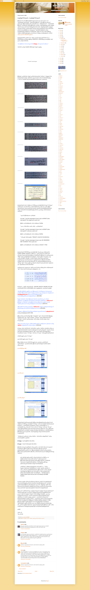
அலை (60, 130)
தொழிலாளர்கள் (62, 169)
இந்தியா (60, 133)
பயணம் (60, 173)
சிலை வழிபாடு (61, 159)
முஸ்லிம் (31, 518)
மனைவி (60, 188)
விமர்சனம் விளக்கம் (62, 201)
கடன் (60, 142)
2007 (61, 58)
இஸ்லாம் (22, 518)
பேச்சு (60, 185)
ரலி (59, 193)
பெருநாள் (61, 182)
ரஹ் (60, 195)
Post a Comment (22, 568)
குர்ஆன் (25, 518)
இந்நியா (60, 90)
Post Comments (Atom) (27, 573)
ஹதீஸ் (60, 205)
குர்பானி (60, 150)
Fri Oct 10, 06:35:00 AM (25, 528)
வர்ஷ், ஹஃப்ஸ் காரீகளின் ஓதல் (25, 34)
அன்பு (60, 101)
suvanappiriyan (24, 563)
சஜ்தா (60, 153)
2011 (61, 33)
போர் (60, 186)
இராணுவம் (61, 137)
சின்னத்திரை (61, 156)
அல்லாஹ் (61, 103)
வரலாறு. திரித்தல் (62, 198)
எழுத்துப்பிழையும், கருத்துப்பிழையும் (63, 40)
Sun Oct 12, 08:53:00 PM (25, 546)
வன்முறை (61, 196)
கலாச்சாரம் (61, 147)
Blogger (47, 580)
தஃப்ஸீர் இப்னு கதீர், (22, 348)
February (62, 54)
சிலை (60, 111)
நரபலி (60, 170)
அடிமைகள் (61, 126)
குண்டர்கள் (61, 149)
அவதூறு (61, 104)
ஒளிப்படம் (61, 108)
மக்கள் (60, 97)
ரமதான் (60, 192)
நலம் (60, 95)
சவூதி (60, 155)
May (61, 49)
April (62, 51)
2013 (61, 32)
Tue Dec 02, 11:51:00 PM (25, 559)
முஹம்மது (34, 518)
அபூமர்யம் (22, 524)
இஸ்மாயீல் (61, 139)
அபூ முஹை (68, 22)
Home (36, 571)
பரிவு (60, 116)
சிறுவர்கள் (61, 157)
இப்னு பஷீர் (22, 543)
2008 (61, 37)
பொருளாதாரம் (61, 183)
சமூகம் (28, 518)
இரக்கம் (60, 106)
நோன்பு (60, 172)
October (62, 38)
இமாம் (60, 136)
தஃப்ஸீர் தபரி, (21, 373)
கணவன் (60, 143)
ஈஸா (60, 140)
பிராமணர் (61, 176)
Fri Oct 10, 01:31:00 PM (25, 539)
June (62, 47)
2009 (61, 35)
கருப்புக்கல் (61, 145)
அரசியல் (60, 88)
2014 (61, 30)
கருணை (60, 110)
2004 (61, 63)
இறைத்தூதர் (61, 91)
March (62, 52)
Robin (22, 550)
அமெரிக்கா (61, 129)
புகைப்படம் (61, 117)
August (62, 44)
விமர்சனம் (39, 518)
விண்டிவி (61, 199)
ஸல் (60, 204)
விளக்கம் (61, 87)
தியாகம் (60, 165)
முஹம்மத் (61, 191)
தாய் (60, 113)
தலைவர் (60, 162)
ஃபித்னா (60, 124)
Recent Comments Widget (62, 17)
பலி (60, 175)
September (63, 42)
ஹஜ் (60, 100)
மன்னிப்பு (61, 120)
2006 (61, 59)
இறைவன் (61, 93)
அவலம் (60, 132)
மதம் (60, 84)
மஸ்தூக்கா (23, 532)
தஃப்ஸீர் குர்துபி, (21, 397)
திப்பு (60, 163)
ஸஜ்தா (60, 202)
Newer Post (20, 571)
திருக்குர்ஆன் (61, 166)
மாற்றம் (60, 189)
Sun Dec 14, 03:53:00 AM (25, 566)
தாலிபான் (61, 114)
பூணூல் (60, 179)
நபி (59, 80)
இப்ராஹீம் (61, 134)
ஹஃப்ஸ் (43, 518)
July (61, 46)
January (62, 56)
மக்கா (60, 98)
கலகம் (60, 146)
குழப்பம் (60, 152)
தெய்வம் (60, 168)
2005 (61, 61)
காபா (60, 94)
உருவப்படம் (61, 107)
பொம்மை (61, 119)
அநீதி (60, 127)
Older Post (52, 571)
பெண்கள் (61, 181)
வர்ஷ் (37, 518)
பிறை (60, 178)
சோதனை (61, 160)
